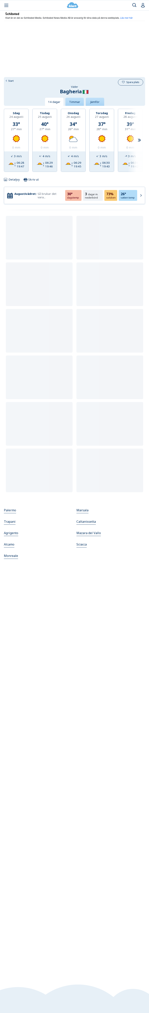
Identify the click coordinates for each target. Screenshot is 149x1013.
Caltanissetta (86, 521)
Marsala (82, 510)
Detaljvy (14, 179)
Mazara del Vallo (88, 533)
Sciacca (81, 544)
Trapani (10, 521)
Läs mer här (126, 17)
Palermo (10, 510)
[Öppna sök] (134, 5)
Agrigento (11, 533)
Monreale (11, 556)
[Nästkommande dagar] (139, 140)
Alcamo (9, 544)
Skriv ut (33, 179)
